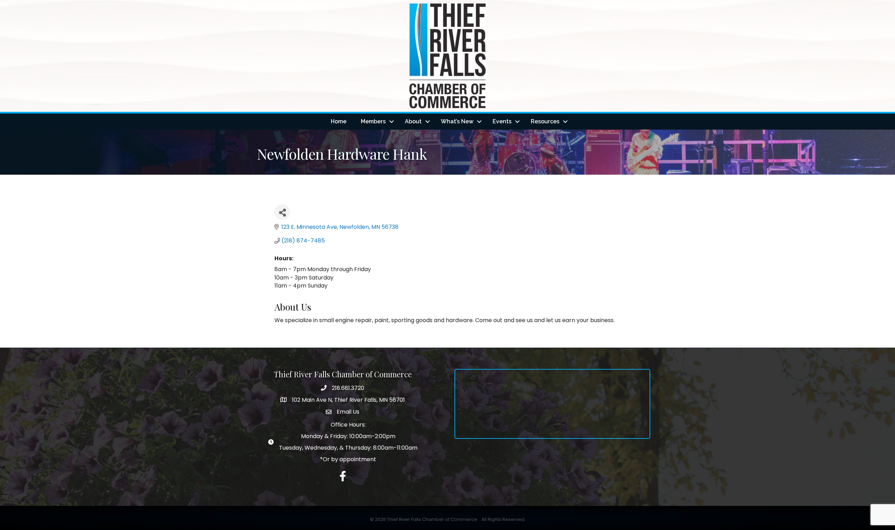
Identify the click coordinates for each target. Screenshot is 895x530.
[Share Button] (282, 212)
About (413, 121)
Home (338, 121)
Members (373, 121)
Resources (545, 121)
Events (502, 121)
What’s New (457, 121)
